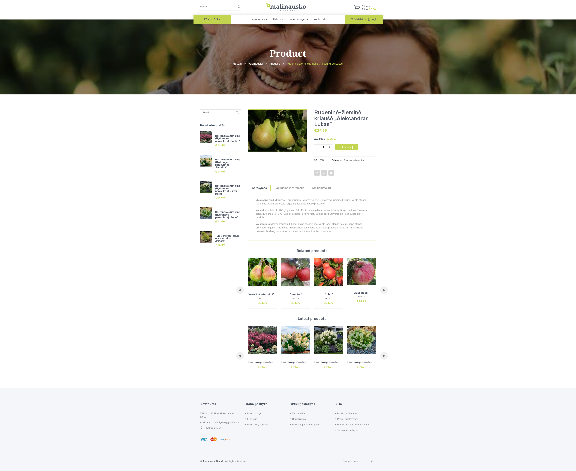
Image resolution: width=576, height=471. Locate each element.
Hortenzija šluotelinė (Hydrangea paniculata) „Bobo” (227, 215)
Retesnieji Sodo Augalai (305, 424)
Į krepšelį (347, 147)
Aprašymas (259, 188)
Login (374, 19)
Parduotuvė (258, 19)
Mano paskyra (254, 413)
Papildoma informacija (289, 188)
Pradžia (237, 63)
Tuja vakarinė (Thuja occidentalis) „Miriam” (227, 238)
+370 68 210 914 (213, 427)
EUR (216, 19)
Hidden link (288, 4)
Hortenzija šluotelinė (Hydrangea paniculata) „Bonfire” (227, 138)
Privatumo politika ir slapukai (353, 424)
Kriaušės (275, 63)
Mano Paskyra (298, 19)
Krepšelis (252, 419)
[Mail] (331, 173)
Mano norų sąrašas (257, 424)
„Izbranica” (361, 292)
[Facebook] (317, 173)
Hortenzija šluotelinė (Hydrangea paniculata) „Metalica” (227, 163)
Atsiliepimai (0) (322, 188)
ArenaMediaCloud (213, 461)
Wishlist (358, 19)
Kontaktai (319, 19)
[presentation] (240, 290)
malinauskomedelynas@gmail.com (219, 422)
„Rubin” (328, 294)
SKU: (316, 160)
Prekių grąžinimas (347, 413)
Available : (320, 139)
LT (205, 19)
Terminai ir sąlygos (347, 430)
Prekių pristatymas (347, 419)
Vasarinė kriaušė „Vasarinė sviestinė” (272, 294)
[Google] (324, 173)
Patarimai (278, 19)
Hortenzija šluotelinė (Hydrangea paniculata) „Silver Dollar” (227, 189)
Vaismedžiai (255, 63)
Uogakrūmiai (299, 419)
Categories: (337, 160)
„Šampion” (296, 294)
